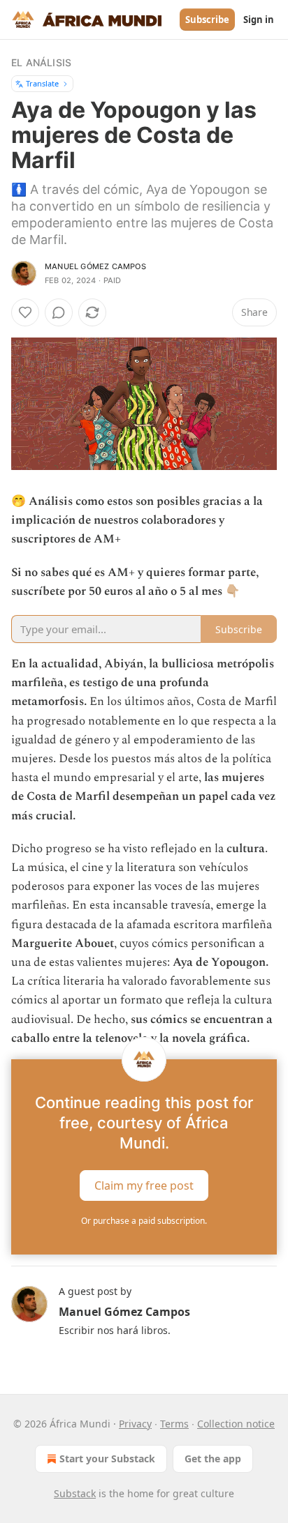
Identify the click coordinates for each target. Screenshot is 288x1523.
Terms (174, 1423)
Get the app (213, 1458)
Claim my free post (144, 1185)
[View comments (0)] (59, 312)
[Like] (25, 312)
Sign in (258, 19)
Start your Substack (107, 1458)
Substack (75, 1493)
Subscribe (207, 19)
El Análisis (41, 62)
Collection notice (236, 1423)
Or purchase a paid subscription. (144, 1221)
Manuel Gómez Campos (95, 266)
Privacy (135, 1423)
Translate (42, 83)
